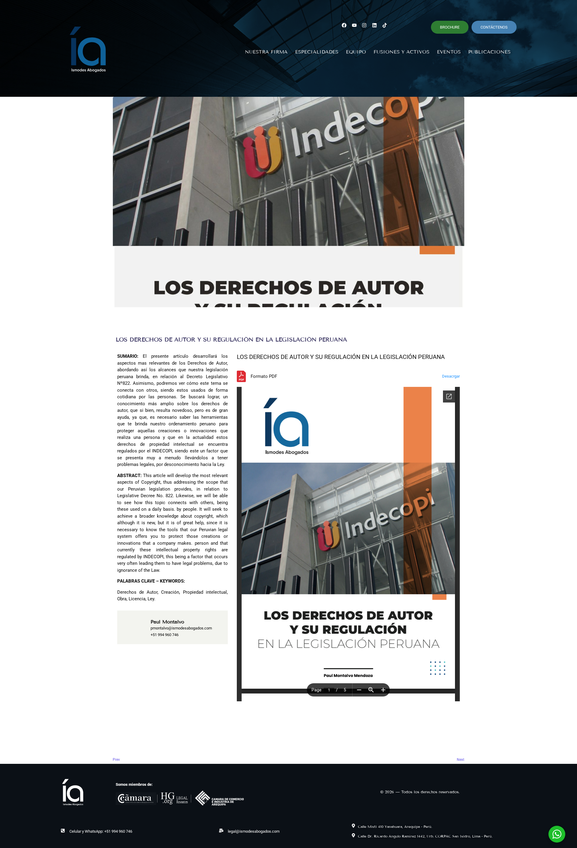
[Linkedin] (374, 25)
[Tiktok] (384, 25)
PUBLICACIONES (489, 52)
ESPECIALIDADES (316, 52)
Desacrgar (451, 376)
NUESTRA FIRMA (266, 52)
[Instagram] (364, 25)
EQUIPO (356, 52)
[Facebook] (344, 25)
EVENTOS (449, 52)
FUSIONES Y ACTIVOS (401, 52)
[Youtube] (354, 25)
